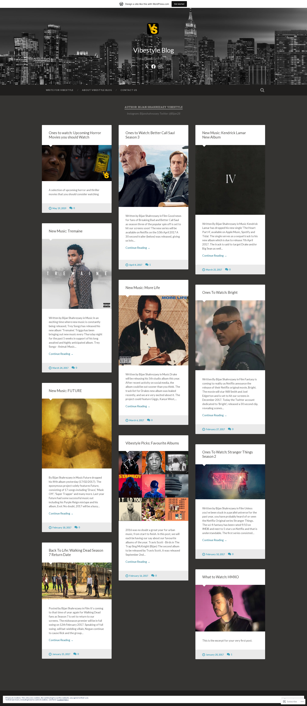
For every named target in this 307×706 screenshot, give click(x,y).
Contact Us (129, 90)
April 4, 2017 (135, 264)
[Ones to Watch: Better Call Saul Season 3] (153, 176)
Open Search (262, 90)
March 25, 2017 (214, 269)
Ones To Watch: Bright (220, 292)
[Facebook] (153, 66)
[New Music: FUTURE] (77, 433)
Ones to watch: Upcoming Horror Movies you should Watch (75, 135)
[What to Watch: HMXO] (230, 608)
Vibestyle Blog (153, 50)
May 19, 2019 (59, 208)
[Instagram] (160, 66)
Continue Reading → (138, 247)
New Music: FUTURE (65, 391)
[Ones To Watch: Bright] (230, 335)
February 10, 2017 (215, 554)
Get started (179, 4)
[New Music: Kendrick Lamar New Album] (230, 180)
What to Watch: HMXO (220, 577)
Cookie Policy (63, 699)
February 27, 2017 (215, 429)
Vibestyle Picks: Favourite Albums (152, 443)
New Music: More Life (143, 287)
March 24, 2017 (60, 368)
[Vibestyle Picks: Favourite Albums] (153, 486)
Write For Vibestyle (59, 90)
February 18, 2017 (61, 527)
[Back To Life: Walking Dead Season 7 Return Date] (77, 581)
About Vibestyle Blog (97, 90)
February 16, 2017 (138, 575)
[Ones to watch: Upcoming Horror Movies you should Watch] (77, 163)
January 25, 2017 (61, 654)
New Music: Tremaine (66, 231)
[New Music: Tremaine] (77, 274)
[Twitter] (146, 66)
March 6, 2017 (136, 420)
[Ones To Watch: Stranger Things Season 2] (230, 481)
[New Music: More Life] (153, 330)
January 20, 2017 (215, 654)
